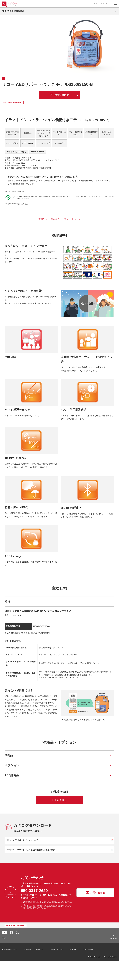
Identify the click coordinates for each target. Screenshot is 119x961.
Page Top (113, 938)
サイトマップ (73, 949)
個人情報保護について (10, 949)
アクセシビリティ (57, 949)
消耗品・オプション (71, 219)
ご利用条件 (27, 949)
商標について (41, 949)
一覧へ (4, 938)
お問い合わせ (88, 949)
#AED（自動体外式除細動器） (12, 102)
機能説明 (41, 219)
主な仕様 (54, 219)
